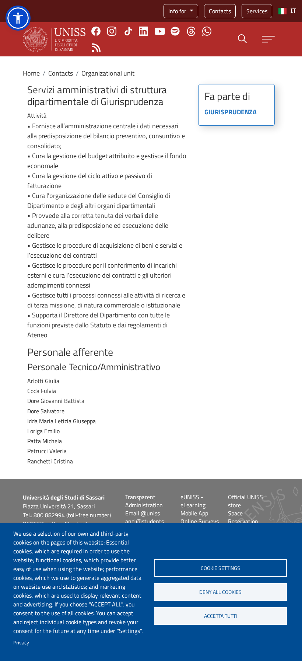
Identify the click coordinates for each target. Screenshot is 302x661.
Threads (191, 31)
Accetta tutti (220, 616)
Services (256, 11)
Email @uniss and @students (144, 517)
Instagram (111, 31)
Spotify (175, 31)
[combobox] (287, 11)
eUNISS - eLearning (193, 501)
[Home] (54, 39)
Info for (178, 11)
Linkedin (143, 31)
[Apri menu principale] (268, 39)
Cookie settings (220, 568)
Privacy (21, 642)
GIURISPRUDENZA (230, 112)
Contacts (220, 11)
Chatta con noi (206, 31)
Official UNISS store (245, 501)
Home (31, 73)
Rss (96, 47)
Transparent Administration (144, 501)
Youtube (160, 31)
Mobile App (194, 513)
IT (293, 11)
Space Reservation (243, 517)
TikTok (128, 31)
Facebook (96, 31)
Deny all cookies (220, 592)
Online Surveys (199, 521)
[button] (18, 18)
